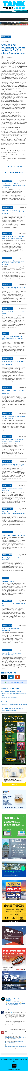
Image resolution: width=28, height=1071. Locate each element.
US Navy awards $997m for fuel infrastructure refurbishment (12, 440)
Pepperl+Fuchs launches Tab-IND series (13, 312)
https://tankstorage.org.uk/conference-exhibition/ (15, 1046)
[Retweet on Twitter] (8, 1009)
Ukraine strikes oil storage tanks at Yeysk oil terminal (13, 417)
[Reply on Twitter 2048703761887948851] (6, 1048)
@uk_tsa (10, 1032)
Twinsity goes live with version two (13, 535)
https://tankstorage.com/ (10, 1042)
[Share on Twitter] (11, 166)
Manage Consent (11, 1069)
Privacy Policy (17, 1069)
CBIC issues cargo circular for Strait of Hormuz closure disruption (13, 288)
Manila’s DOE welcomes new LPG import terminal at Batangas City (13, 465)
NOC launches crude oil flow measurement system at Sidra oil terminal (13, 211)
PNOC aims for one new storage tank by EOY (12, 489)
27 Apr (15, 1032)
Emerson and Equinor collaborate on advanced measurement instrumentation (13, 362)
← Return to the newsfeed (8, 33)
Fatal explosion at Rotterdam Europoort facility (11, 654)
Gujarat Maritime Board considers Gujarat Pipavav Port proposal (13, 237)
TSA (6, 1032)
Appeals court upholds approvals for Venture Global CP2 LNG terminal (13, 262)
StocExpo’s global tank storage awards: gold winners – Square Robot (12, 338)
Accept (14, 1065)
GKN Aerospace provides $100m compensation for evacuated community (13, 391)
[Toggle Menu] (26, 19)
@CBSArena (15, 1038)
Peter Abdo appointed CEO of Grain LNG (14, 604)
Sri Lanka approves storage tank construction (13, 629)
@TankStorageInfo (9, 1037)
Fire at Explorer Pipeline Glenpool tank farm (13, 558)
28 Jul (22, 1012)
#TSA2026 (16, 1033)
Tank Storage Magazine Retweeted (17, 1009)
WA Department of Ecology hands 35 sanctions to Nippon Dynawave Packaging (13, 185)
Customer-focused (8, 581)
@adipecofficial (16, 1012)
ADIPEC (7, 1012)
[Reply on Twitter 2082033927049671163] (6, 1025)
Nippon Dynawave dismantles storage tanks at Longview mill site (13, 512)
